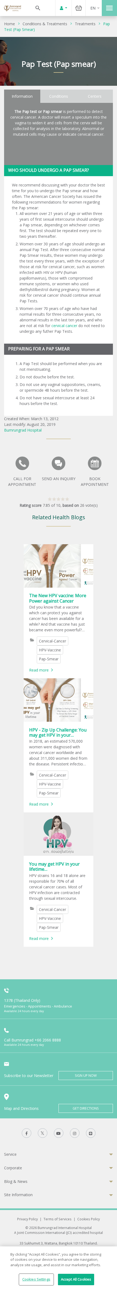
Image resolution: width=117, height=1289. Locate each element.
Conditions (58, 96)
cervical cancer (64, 325)
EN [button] (93, 8)
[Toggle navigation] (109, 8)
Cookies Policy (88, 1219)
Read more (39, 670)
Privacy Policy (27, 1219)
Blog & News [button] (15, 1181)
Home (9, 23)
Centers (94, 96)
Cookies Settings (36, 1279)
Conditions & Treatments (45, 23)
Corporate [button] (13, 1167)
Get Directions (86, 1108)
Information (22, 96)
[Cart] (78, 8)
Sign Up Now (86, 1075)
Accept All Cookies (76, 1279)
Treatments (85, 23)
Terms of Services (58, 1219)
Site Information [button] (18, 1194)
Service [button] (10, 1154)
